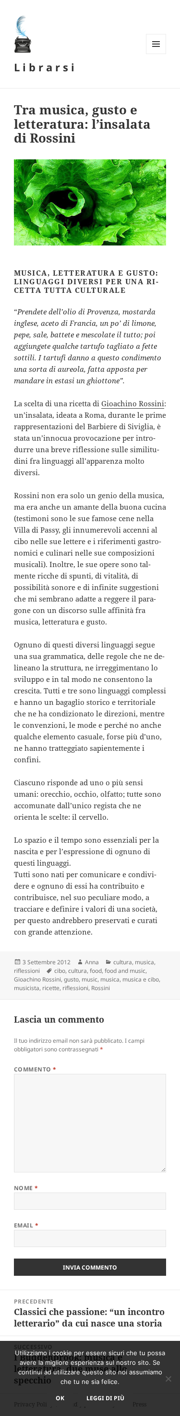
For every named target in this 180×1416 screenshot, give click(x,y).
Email (26, 1225)
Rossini (100, 988)
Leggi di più (105, 1398)
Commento (35, 1069)
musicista (26, 988)
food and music (125, 971)
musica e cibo (140, 979)
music (89, 979)
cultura (122, 962)
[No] (168, 1378)
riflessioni (27, 971)
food (96, 971)
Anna (92, 962)
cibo (59, 971)
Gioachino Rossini (132, 403)
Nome (26, 1188)
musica (144, 962)
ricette (51, 988)
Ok (60, 1398)
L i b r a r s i (44, 67)
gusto (71, 979)
